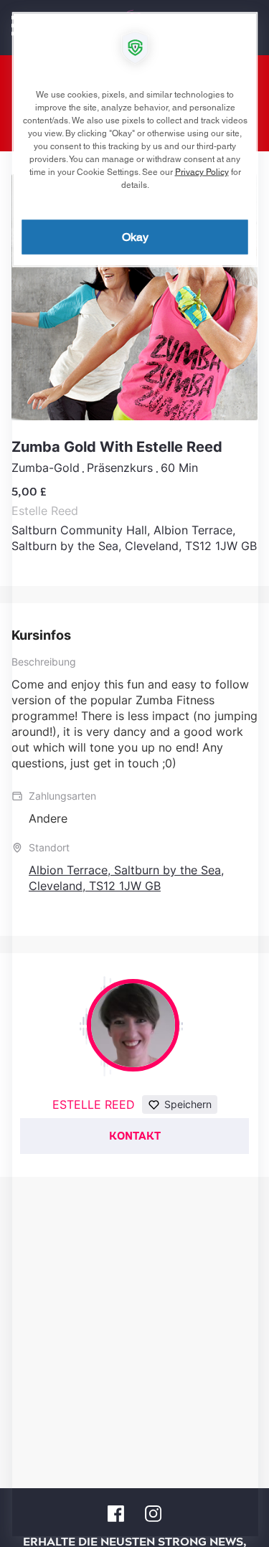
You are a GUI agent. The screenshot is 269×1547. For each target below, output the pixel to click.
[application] (134, 773)
